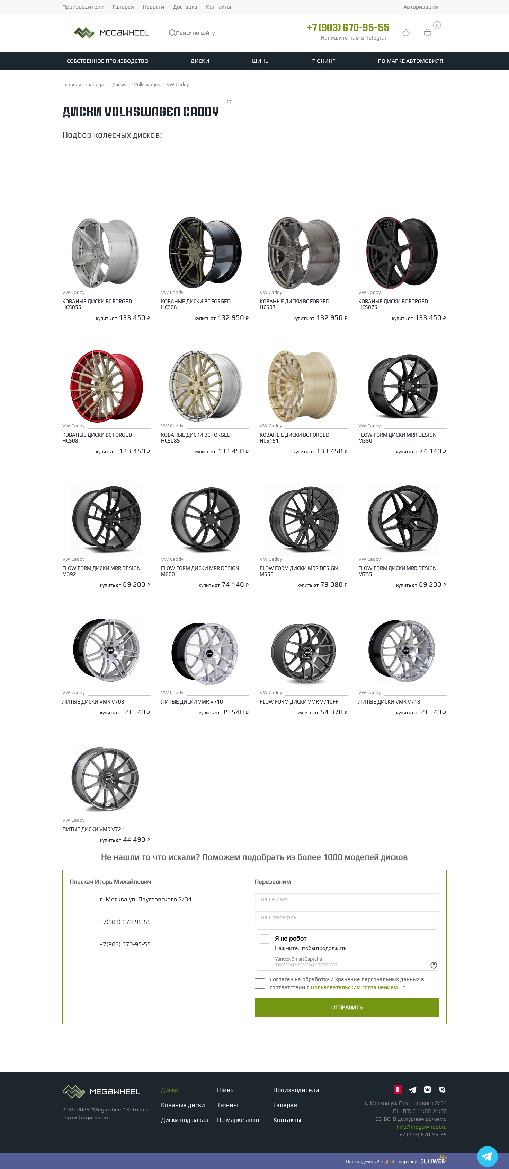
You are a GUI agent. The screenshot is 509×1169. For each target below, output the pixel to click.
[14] (267, 192)
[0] (427, 36)
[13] (267, 185)
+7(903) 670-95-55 (125, 944)
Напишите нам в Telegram (355, 37)
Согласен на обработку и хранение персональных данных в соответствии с (347, 983)
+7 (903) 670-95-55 (348, 29)
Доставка (185, 6)
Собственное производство (107, 61)
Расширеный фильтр (404, 151)
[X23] (267, 178)
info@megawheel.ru (422, 1127)
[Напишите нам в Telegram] (487, 1156)
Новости (153, 6)
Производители (83, 6)
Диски (200, 61)
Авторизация (420, 6)
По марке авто (238, 1119)
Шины (261, 61)
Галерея (123, 6)
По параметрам (90, 152)
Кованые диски (183, 1104)
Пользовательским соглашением (354, 987)
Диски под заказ (184, 1119)
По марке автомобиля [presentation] (165, 153)
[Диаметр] (267, 171)
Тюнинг (323, 61)
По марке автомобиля (410, 61)
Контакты (218, 6)
